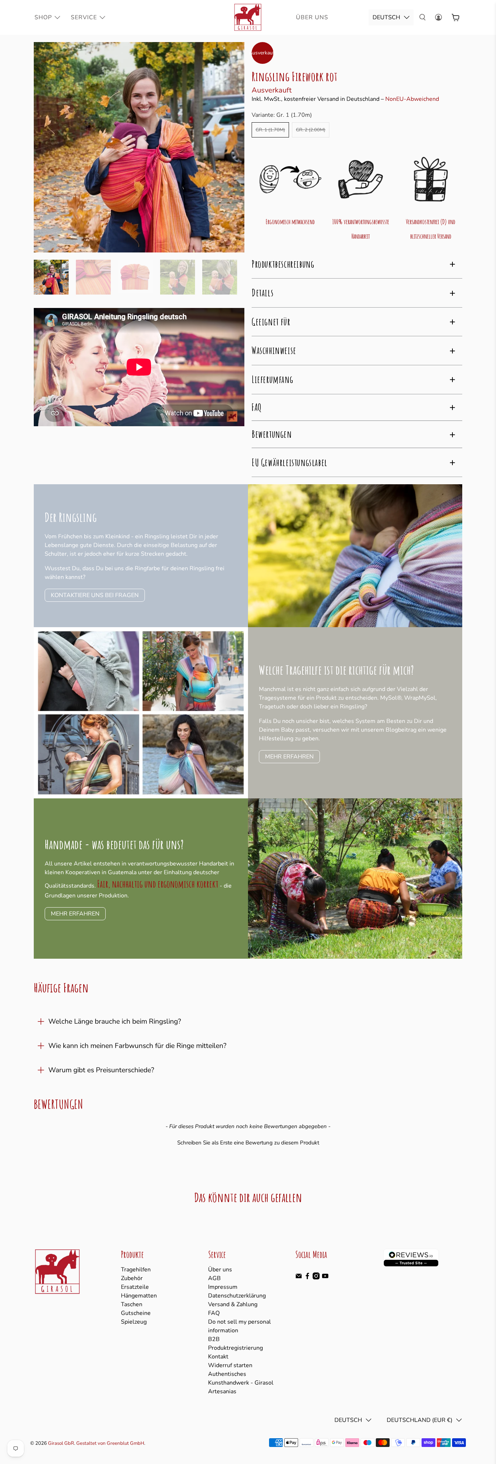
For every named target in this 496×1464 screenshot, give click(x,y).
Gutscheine (136, 1313)
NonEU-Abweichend (412, 99)
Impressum (222, 1287)
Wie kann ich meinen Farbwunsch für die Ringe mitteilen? (137, 1045)
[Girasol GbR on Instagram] (316, 1278)
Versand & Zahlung (232, 1304)
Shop (43, 17)
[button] (248, 1142)
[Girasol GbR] (248, 17)
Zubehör (132, 1278)
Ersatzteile (135, 1287)
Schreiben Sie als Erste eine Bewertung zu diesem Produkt (248, 1142)
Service (84, 17)
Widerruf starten (230, 1365)
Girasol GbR (61, 1443)
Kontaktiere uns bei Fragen (95, 595)
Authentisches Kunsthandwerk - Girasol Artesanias (240, 1382)
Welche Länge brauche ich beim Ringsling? (114, 1021)
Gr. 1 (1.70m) (270, 130)
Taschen (131, 1304)
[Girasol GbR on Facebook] (307, 1278)
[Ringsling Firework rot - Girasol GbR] (139, 147)
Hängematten (139, 1296)
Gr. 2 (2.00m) (310, 130)
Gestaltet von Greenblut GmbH (110, 1443)
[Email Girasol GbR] (298, 1278)
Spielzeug (134, 1322)
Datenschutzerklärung (237, 1296)
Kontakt (218, 1357)
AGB (214, 1278)
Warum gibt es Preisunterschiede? (101, 1070)
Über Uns (312, 17)
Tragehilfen (136, 1270)
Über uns (220, 1270)
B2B (214, 1339)
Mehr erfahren (289, 757)
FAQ (214, 1313)
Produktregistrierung (235, 1348)
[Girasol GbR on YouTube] (325, 1278)
